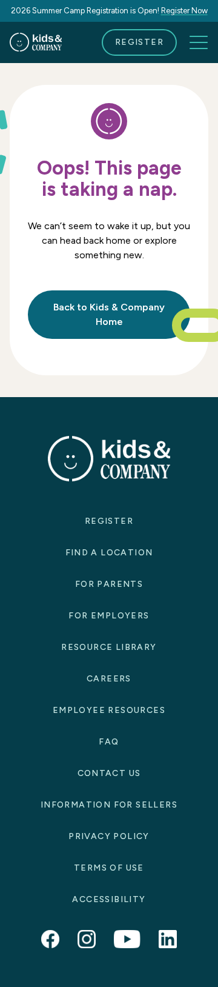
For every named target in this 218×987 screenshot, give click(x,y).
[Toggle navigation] (198, 42)
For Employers (108, 616)
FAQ (109, 742)
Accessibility (108, 899)
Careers (109, 679)
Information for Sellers (109, 805)
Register (139, 42)
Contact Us (109, 773)
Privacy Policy (109, 836)
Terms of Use (109, 868)
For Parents (109, 584)
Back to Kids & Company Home (109, 314)
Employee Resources (109, 710)
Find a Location (109, 552)
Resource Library (108, 647)
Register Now (184, 10)
